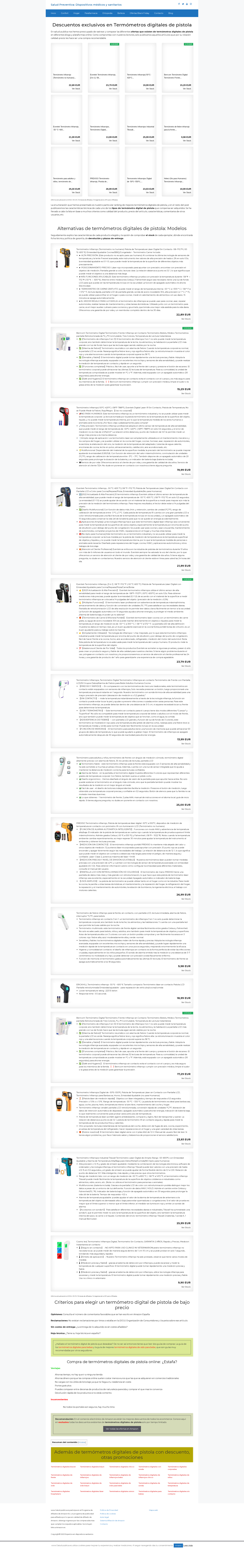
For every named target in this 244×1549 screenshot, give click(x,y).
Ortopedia (107, 13)
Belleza (121, 13)
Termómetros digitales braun (92, 1467)
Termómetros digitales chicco (121, 1467)
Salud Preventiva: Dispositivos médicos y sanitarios (86, 4)
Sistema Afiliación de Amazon (112, 1521)
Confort (64, 13)
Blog (170, 13)
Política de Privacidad (109, 1510)
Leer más (188, 1545)
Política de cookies (108, 1514)
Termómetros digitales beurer (63, 1467)
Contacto (158, 13)
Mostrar (82, 1442)
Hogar (76, 13)
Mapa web (153, 1510)
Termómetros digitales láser (91, 1491)
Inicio (53, 13)
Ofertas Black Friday (139, 13)
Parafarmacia (91, 13)
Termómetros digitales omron (121, 1491)
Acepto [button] (178, 1545)
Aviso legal (104, 1517)
